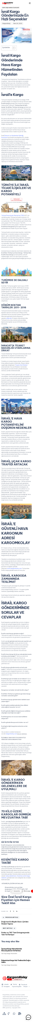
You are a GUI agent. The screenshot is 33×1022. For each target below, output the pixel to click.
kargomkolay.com (11, 734)
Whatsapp (27, 891)
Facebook (24, 984)
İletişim (25, 986)
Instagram (7, 986)
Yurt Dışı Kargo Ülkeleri (10, 7)
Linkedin (6, 984)
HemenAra (17, 891)
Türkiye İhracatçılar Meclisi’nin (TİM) (12, 215)
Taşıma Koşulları (16, 986)
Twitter (15, 984)
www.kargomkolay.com (14, 568)
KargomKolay (6, 23)
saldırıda (9, 318)
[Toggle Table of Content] (13, 47)
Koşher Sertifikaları (21, 365)
